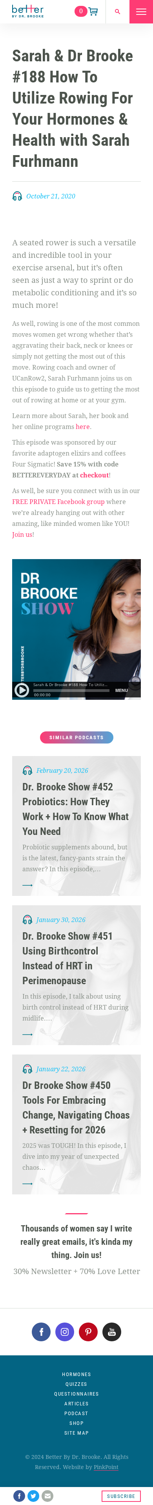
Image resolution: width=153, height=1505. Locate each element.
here (83, 427)
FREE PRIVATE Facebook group (58, 502)
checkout (94, 475)
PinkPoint (106, 1467)
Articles (76, 1404)
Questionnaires (76, 1394)
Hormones (76, 1374)
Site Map (76, 1433)
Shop (76, 1423)
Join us (22, 534)
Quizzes (76, 1384)
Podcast (76, 1413)
